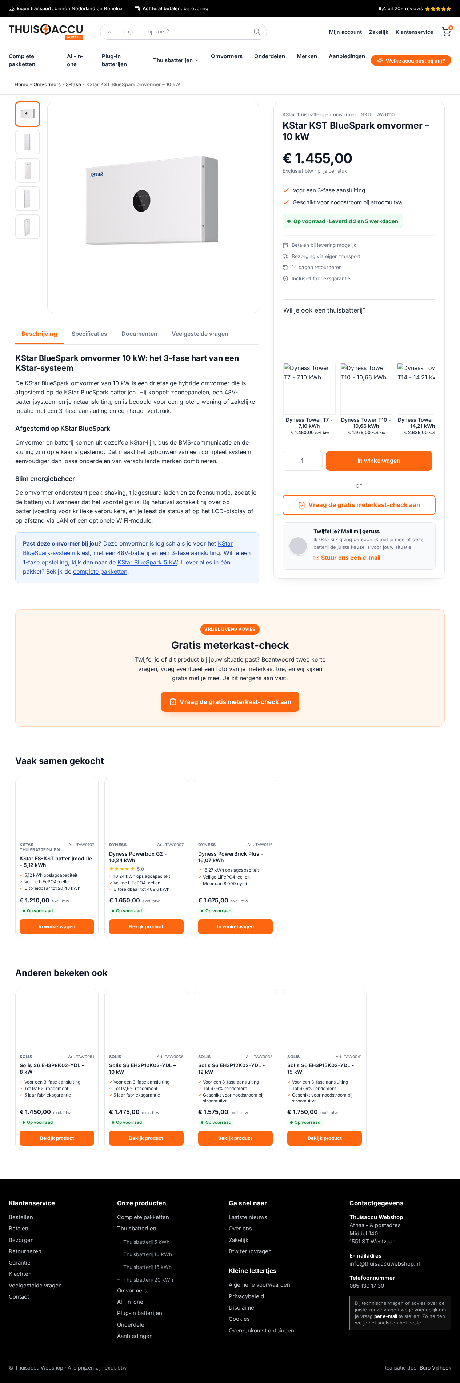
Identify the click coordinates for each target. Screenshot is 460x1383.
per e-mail (385, 1316)
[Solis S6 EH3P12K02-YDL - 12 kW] (235, 1020)
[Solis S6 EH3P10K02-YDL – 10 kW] (146, 1020)
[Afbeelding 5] (27, 226)
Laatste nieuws (248, 1217)
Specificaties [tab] (89, 333)
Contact (19, 1296)
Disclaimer (242, 1307)
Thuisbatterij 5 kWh (146, 1241)
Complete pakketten (22, 60)
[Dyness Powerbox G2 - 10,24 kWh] (146, 808)
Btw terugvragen (250, 1251)
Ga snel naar (248, 1203)
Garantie (20, 1262)
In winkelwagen (378, 460)
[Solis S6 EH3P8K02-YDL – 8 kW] (57, 1020)
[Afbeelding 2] (27, 142)
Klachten (20, 1273)
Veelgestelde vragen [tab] (200, 333)
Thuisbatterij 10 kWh (147, 1254)
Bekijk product (146, 926)
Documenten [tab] (139, 333)
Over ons (240, 1228)
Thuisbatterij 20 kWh (148, 1280)
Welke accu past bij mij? (415, 60)
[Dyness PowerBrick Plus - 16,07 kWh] (235, 808)
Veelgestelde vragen (35, 1285)
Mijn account (345, 32)
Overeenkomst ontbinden (261, 1330)
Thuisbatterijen (173, 60)
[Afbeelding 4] (27, 198)
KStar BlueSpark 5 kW (147, 562)
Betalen (18, 1228)
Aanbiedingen (347, 56)
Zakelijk (378, 32)
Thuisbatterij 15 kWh (147, 1267)
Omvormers (227, 56)
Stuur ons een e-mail (350, 557)
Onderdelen (269, 56)
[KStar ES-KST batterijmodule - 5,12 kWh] (57, 808)
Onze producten (141, 1203)
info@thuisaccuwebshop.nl (384, 1263)
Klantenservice (414, 32)
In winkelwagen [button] (57, 926)
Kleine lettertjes (253, 1270)
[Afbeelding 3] (27, 170)
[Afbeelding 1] (27, 114)
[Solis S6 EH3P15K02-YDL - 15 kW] (324, 1020)
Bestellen (21, 1217)
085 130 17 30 (366, 1285)
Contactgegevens (376, 1203)
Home (21, 84)
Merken (307, 56)
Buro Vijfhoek (435, 1367)
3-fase (73, 84)
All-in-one (75, 60)
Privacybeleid (246, 1295)
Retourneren (25, 1251)
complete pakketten (100, 571)
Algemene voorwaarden (259, 1284)
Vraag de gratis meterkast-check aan (364, 505)
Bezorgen (21, 1239)
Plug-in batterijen (114, 60)
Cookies (239, 1318)
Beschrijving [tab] (39, 333)
